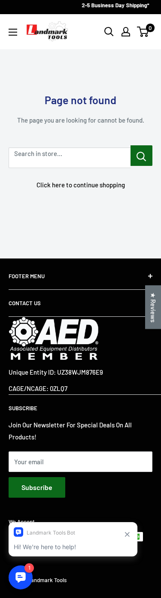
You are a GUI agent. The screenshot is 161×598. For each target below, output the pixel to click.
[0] (143, 32)
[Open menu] (13, 32)
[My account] (126, 31)
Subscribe (36, 487)
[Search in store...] (141, 155)
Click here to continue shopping (80, 185)
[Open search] (109, 31)
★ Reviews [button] (153, 307)
